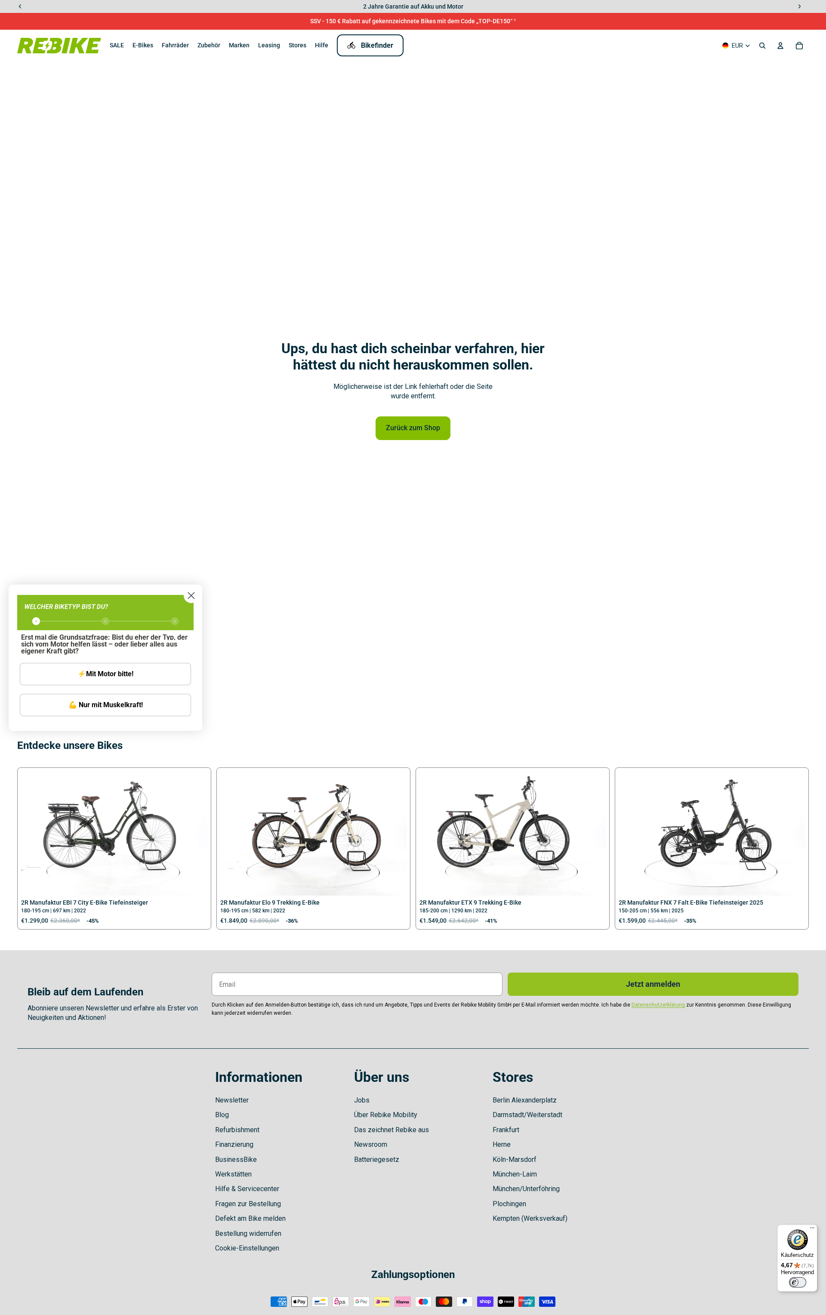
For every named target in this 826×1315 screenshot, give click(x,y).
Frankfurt (506, 1130)
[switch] (797, 1282)
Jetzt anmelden (653, 984)
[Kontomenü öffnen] (780, 45)
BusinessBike (236, 1159)
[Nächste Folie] (194, 833)
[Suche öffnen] (762, 45)
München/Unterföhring (526, 1189)
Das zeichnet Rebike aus (391, 1130)
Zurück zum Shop (413, 428)
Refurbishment (237, 1130)
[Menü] (812, 1230)
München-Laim (515, 1174)
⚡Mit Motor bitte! (105, 674)
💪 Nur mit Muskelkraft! (105, 705)
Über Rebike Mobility (385, 1115)
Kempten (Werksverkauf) (530, 1218)
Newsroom (370, 1144)
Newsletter (232, 1100)
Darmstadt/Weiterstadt (527, 1115)
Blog (222, 1115)
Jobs (362, 1100)
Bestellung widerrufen (248, 1233)
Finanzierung (234, 1144)
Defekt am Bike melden (250, 1218)
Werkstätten (233, 1174)
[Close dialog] (191, 595)
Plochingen (509, 1204)
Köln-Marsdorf (514, 1159)
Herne (502, 1144)
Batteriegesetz (376, 1159)
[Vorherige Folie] (34, 833)
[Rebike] (59, 45)
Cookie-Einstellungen (247, 1248)
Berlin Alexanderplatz (525, 1100)
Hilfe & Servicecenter (247, 1189)
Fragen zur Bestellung (248, 1204)
